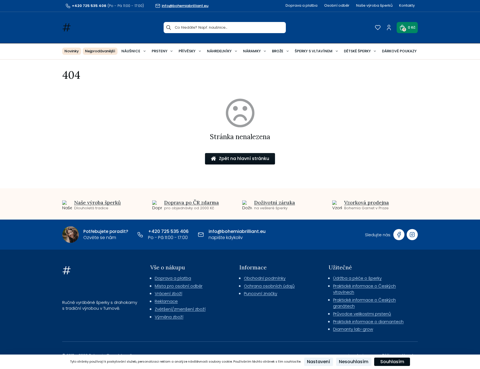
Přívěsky (187, 51)
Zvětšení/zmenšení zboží (180, 309)
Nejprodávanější (100, 51)
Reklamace (166, 301)
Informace (253, 267)
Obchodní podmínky (265, 278)
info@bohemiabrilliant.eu (237, 231)
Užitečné (340, 267)
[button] (407, 27)
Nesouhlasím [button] (353, 361)
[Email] (201, 234)
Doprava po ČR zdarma (191, 202)
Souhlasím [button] (392, 361)
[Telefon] (140, 234)
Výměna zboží (169, 317)
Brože (277, 51)
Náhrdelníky (219, 51)
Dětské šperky (357, 51)
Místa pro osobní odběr (178, 286)
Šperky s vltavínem (313, 51)
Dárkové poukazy (399, 51)
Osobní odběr (336, 5)
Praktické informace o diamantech (368, 321)
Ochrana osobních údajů (269, 286)
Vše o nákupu (167, 267)
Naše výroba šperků (374, 5)
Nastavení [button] (318, 361)
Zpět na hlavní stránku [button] (244, 158)
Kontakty (407, 5)
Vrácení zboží (168, 293)
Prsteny (160, 51)
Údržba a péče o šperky (357, 278)
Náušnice (130, 51)
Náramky (252, 51)
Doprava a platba (302, 5)
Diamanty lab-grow (353, 329)
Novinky (71, 51)
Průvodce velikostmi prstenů (362, 314)
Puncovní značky (260, 293)
